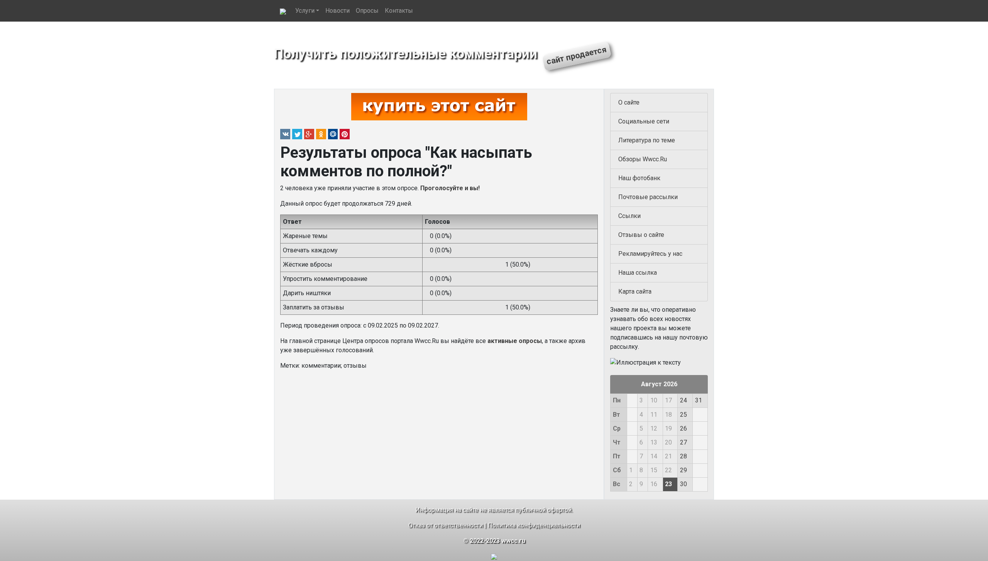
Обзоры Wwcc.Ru (642, 159)
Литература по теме (646, 140)
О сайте (628, 102)
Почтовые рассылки (648, 197)
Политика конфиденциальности (534, 525)
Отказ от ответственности (445, 525)
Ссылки (629, 216)
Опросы (367, 10)
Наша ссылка (637, 272)
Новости (337, 10)
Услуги (305, 10)
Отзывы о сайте (641, 234)
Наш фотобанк (639, 178)
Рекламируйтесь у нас (650, 253)
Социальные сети (643, 121)
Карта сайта (634, 291)
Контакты (399, 10)
